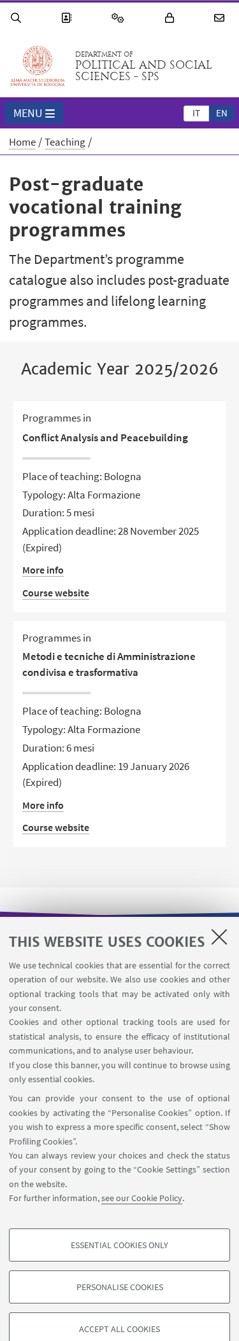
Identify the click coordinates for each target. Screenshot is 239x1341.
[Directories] (68, 18)
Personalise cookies (119, 1287)
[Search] (18, 18)
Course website (55, 592)
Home (22, 142)
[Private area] (171, 18)
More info (43, 569)
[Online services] (120, 18)
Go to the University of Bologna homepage (37, 66)
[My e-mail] (221, 18)
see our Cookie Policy (141, 1198)
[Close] (219, 936)
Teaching (65, 142)
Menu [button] (28, 113)
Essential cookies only (119, 1245)
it (196, 113)
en (222, 113)
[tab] (196, 112)
